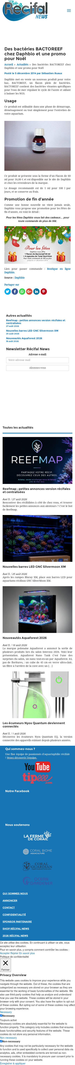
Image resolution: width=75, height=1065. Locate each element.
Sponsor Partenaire (17, 921)
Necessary (8, 1015)
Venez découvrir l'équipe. (22, 757)
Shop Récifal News (16, 928)
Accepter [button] (5, 953)
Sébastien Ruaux (52, 73)
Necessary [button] (6, 1012)
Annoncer (10, 900)
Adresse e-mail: (38, 354)
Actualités (22, 64)
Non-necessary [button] (8, 1037)
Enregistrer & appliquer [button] (12, 1063)
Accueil (8, 64)
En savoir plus (27, 953)
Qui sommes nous (15, 893)
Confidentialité (14, 914)
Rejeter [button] (14, 953)
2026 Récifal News (15, 935)
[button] (69, 10)
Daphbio (20, 277)
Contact (9, 907)
